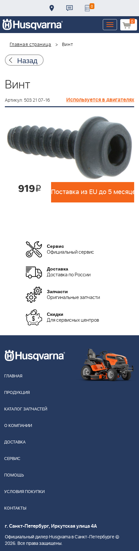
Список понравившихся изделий (87, 8)
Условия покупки (24, 492)
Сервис (12, 459)
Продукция (17, 393)
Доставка (51, 8)
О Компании (18, 426)
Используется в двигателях (100, 100)
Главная (13, 376)
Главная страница (30, 44)
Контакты (69, 8)
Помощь (14, 475)
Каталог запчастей (25, 409)
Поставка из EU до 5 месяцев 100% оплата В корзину (92, 192)
